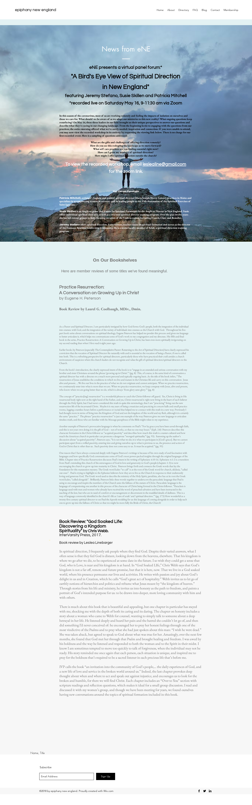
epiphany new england (35, 10)
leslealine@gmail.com (164, 164)
